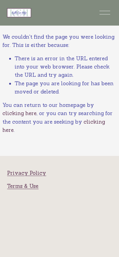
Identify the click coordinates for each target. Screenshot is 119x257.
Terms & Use (22, 186)
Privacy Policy (26, 173)
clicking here (19, 113)
